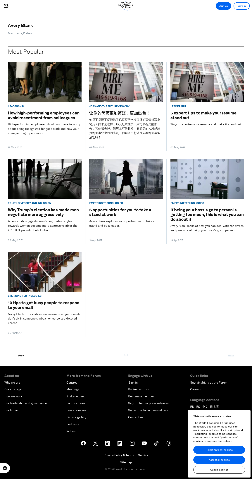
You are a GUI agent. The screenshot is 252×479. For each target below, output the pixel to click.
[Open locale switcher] (5, 468)
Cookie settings (219, 469)
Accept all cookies (219, 459)
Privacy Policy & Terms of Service (126, 455)
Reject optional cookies (219, 449)
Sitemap (126, 462)
